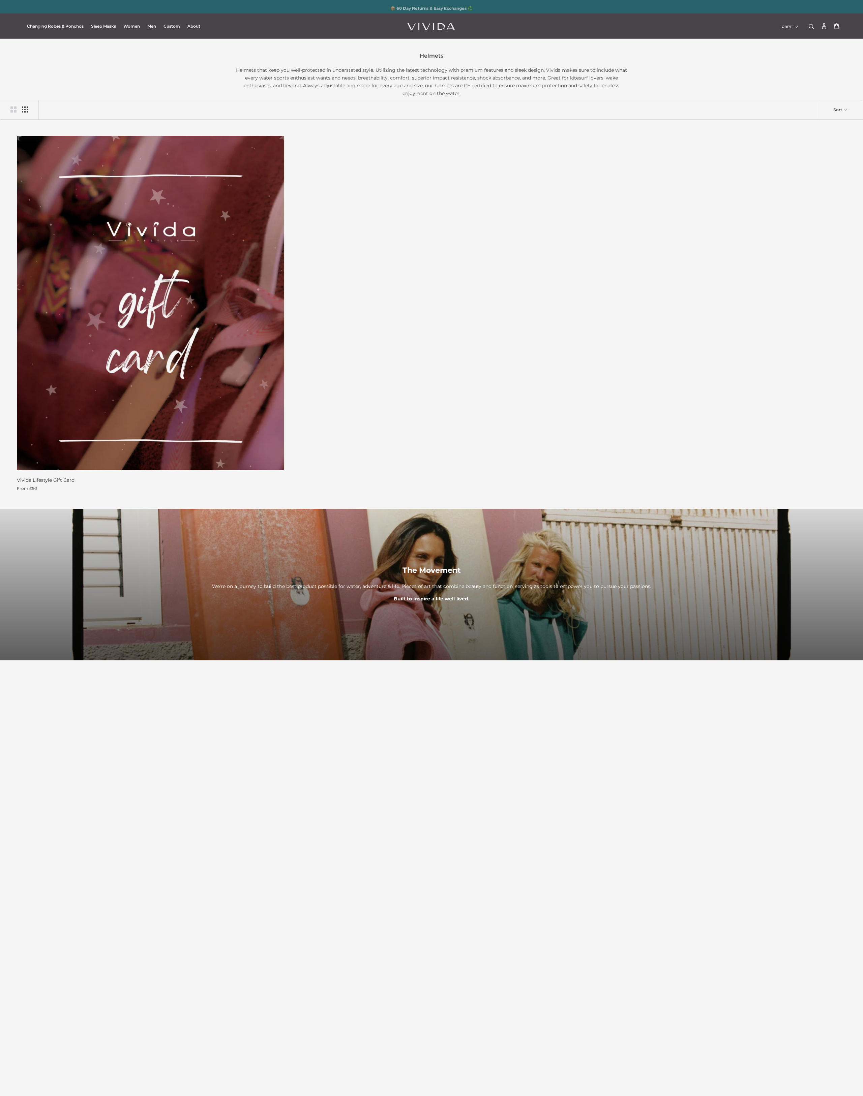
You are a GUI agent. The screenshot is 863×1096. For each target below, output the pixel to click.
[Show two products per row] (13, 109)
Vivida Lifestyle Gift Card (46, 480)
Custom (171, 26)
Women (131, 26)
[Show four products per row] (25, 109)
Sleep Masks (103, 26)
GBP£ (787, 27)
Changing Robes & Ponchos (55, 26)
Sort (838, 109)
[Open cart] (836, 26)
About (193, 26)
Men (151, 26)
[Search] (811, 26)
